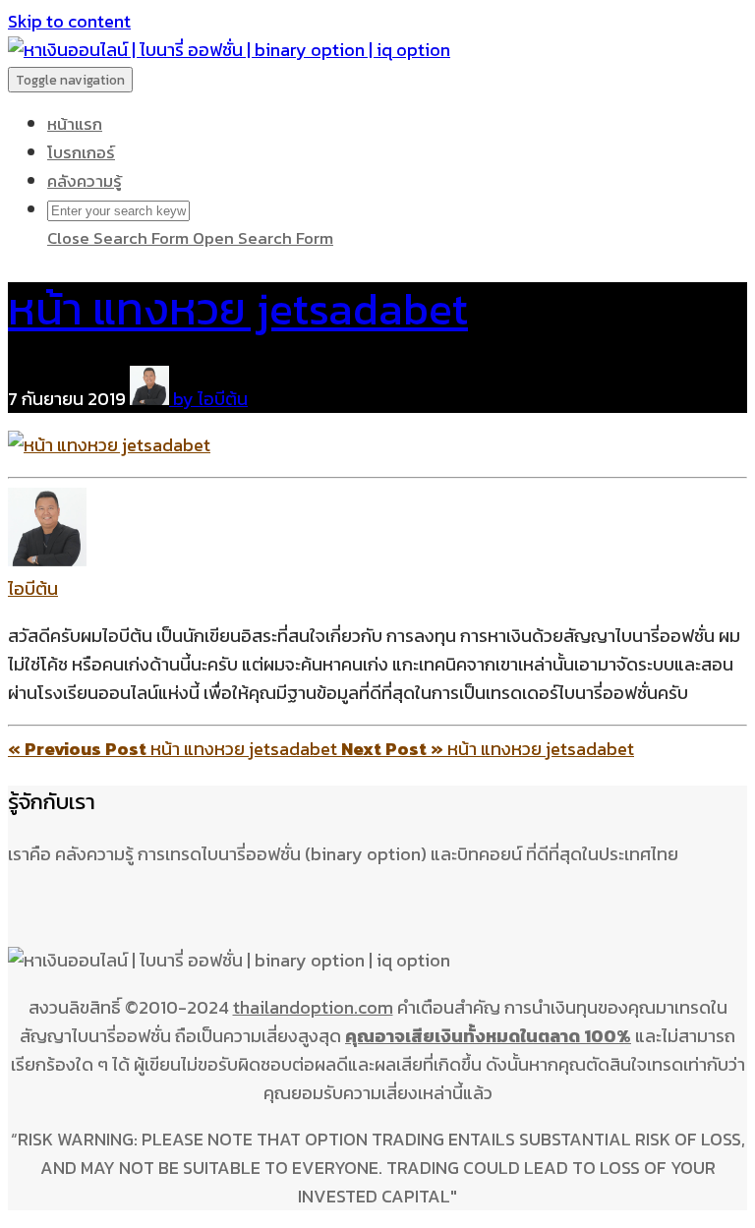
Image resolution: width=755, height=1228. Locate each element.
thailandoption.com (313, 1007)
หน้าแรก (74, 124)
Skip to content (69, 21)
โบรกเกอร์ (81, 152)
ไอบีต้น (33, 588)
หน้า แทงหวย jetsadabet (238, 308)
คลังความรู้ (84, 181)
